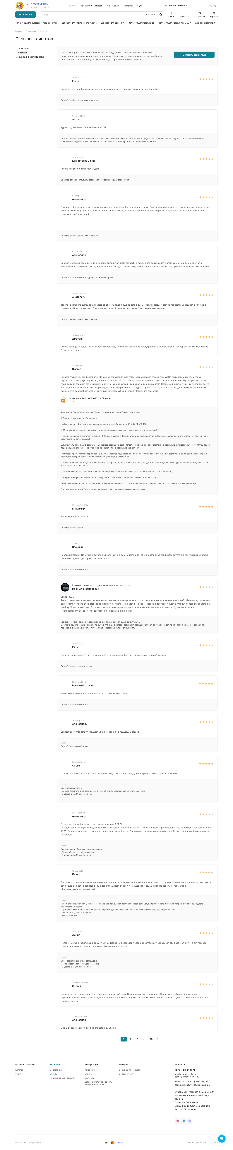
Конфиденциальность (196, 1142)
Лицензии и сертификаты (30, 56)
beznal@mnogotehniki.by (187, 1076)
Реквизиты (90, 1070)
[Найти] (160, 14)
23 (151, 1039)
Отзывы (22, 52)
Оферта (214, 1142)
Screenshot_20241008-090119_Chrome (89, 398)
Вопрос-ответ (126, 1074)
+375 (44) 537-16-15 (175, 5)
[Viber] (189, 1121)
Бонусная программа (129, 1070)
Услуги (18, 1074)
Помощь (123, 1064)
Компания (55, 1064)
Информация (91, 1064)
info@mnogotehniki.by (185, 1074)
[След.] (158, 1039)
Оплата (88, 1074)
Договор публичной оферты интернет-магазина (98, 1083)
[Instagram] (177, 1121)
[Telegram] (183, 1121)
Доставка (89, 1078)
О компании (22, 48)
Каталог (19, 1070)
